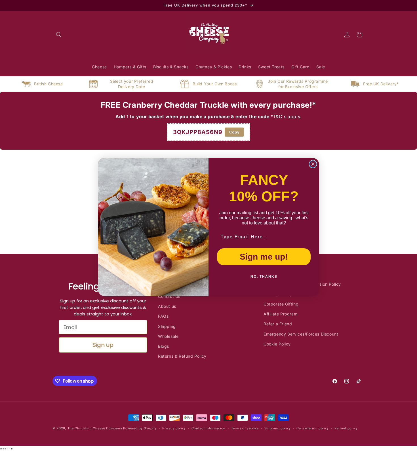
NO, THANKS (263, 277)
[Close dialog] (312, 164)
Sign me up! (264, 256)
